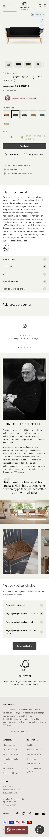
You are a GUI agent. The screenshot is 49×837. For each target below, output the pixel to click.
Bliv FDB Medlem (19, 98)
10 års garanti (9, 745)
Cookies (6, 764)
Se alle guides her (24, 646)
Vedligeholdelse (34, 754)
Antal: (5, 132)
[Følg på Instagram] (23, 814)
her (26, 731)
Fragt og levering (10, 750)
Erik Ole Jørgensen (11, 73)
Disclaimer (31, 759)
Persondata (8, 768)
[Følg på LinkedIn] (43, 814)
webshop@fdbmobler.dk (13, 799)
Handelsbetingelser (11, 759)
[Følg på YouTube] (37, 814)
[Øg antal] (17, 137)
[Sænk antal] (6, 137)
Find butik (31, 745)
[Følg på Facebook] (17, 814)
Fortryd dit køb (33, 764)
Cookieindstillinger (10, 773)
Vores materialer (34, 750)
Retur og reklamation (12, 754)
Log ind (32, 98)
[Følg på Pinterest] (30, 814)
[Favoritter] (40, 5)
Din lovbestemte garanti (34, 770)
